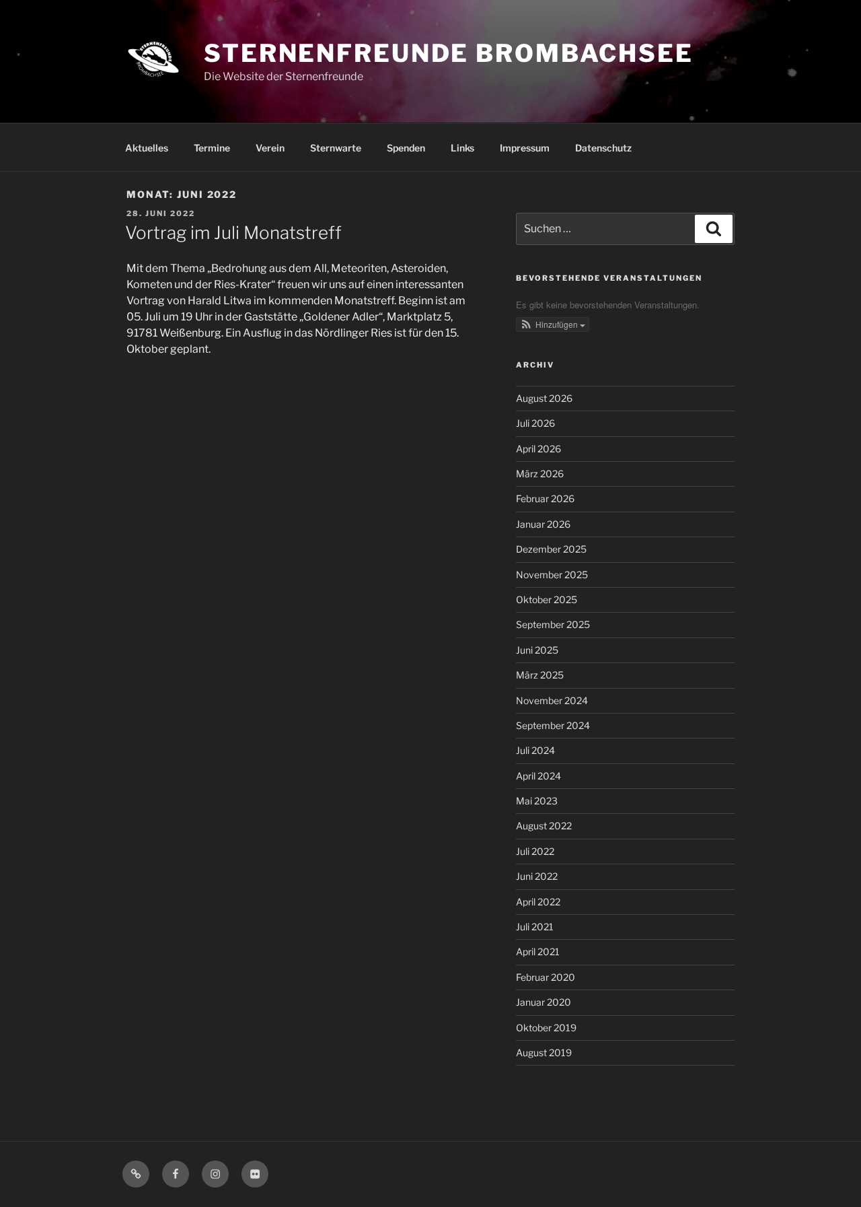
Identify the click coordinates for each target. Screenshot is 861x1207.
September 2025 (553, 624)
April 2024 (538, 776)
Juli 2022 (535, 851)
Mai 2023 (537, 800)
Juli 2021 (535, 926)
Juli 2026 (535, 423)
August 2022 (544, 825)
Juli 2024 (535, 750)
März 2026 (540, 473)
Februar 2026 (545, 498)
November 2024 (552, 700)
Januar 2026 (543, 524)
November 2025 (552, 574)
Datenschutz (603, 147)
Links (462, 147)
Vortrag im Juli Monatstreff (233, 232)
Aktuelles (146, 147)
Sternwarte (335, 147)
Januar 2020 (543, 1002)
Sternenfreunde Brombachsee (449, 53)
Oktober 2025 (546, 599)
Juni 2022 (537, 876)
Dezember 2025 (551, 549)
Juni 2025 (537, 650)
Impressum (525, 147)
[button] (553, 324)
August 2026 (544, 398)
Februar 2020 (545, 977)
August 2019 (544, 1052)
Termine (212, 147)
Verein (270, 147)
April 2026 (538, 448)
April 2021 (538, 951)
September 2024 (553, 725)
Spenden (406, 147)
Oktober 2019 (546, 1027)
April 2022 (538, 901)
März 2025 (540, 675)
